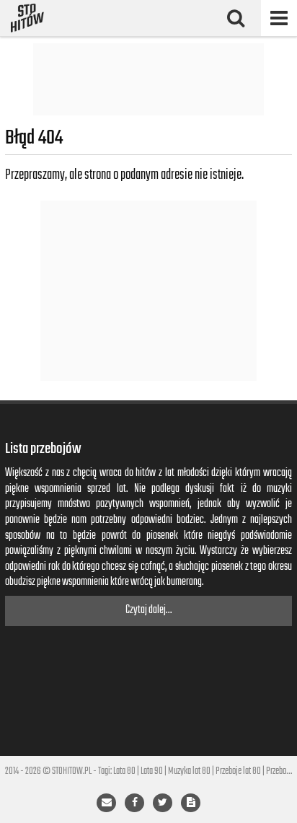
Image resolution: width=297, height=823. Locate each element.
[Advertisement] (148, 79)
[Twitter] (162, 802)
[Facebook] (134, 802)
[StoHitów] (27, 18)
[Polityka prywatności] (190, 802)
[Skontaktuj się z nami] (106, 802)
